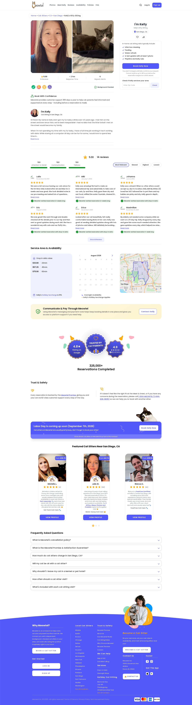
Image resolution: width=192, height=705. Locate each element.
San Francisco (80, 679)
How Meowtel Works (104, 637)
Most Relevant (121, 165)
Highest (146, 165)
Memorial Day (102, 682)
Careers (100, 650)
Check (154, 85)
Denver (77, 646)
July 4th (100, 684)
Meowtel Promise (68, 395)
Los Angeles (79, 653)
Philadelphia (80, 666)
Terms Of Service (71, 699)
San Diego (79, 676)
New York (78, 660)
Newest (135, 165)
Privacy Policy (84, 699)
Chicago (78, 640)
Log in (147, 5)
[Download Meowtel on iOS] (147, 673)
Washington (80, 686)
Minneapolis (80, 656)
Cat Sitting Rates (103, 640)
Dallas (77, 643)
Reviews (71, 5)
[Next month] (112, 256)
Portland (78, 673)
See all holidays (103, 693)
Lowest (156, 165)
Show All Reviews (96, 239)
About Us (100, 633)
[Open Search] (140, 5)
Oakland (78, 663)
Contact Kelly (148, 311)
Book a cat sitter (46, 651)
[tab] (93, 526)
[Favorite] (137, 37)
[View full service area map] (140, 273)
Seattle (78, 682)
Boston (78, 637)
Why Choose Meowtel (105, 643)
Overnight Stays (103, 673)
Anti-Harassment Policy (100, 699)
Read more (35, 197)
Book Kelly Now (140, 66)
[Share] (143, 37)
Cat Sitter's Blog (103, 661)
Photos (52, 5)
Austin (77, 633)
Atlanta (78, 630)
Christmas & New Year (105, 690)
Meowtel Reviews (103, 646)
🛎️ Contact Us (131, 676)
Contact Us (128, 656)
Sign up (157, 5)
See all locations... (82, 689)
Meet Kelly (61, 5)
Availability (80, 5)
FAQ (97, 5)
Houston (78, 650)
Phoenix (78, 669)
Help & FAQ (101, 658)
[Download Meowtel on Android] (151, 673)
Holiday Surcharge (49, 295)
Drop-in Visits (102, 670)
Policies (90, 5)
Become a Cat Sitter (136, 650)
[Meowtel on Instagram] (151, 661)
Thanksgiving (102, 687)
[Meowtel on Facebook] (147, 661)
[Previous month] (80, 256)
